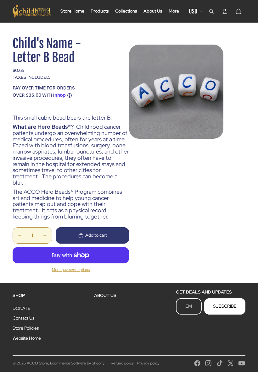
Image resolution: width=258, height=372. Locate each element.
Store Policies (26, 328)
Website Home (27, 338)
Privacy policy (148, 363)
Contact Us (23, 318)
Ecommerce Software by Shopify (77, 363)
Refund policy (122, 363)
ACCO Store (37, 363)
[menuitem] (174, 11)
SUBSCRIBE (225, 306)
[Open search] (211, 11)
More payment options (71, 269)
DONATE (22, 308)
